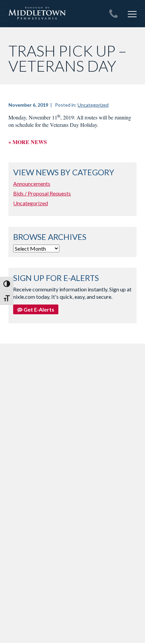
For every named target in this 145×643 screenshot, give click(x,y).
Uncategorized (93, 105)
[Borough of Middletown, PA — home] (37, 13)
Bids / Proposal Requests (42, 193)
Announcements (31, 183)
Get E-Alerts (38, 309)
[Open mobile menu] (132, 14)
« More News (27, 142)
